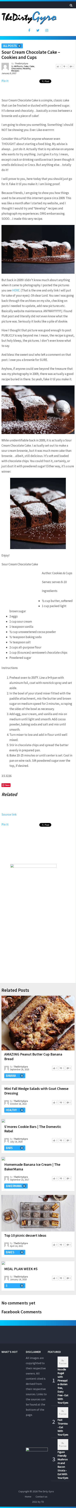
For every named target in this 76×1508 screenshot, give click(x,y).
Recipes (15, 70)
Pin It (4, 81)
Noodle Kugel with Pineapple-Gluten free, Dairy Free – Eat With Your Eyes (63, 1385)
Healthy (27, 68)
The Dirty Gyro (46, 1491)
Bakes (10, 1252)
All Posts (10, 46)
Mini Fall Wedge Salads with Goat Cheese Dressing (36, 1090)
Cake (26, 66)
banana (11, 1076)
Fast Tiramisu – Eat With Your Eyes (63, 1427)
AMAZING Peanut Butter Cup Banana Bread (33, 1056)
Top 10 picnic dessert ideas (25, 1235)
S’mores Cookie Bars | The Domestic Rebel (32, 1128)
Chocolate (16, 68)
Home (28, 1496)
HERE (16, 290)
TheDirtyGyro (21, 63)
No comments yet (18, 1303)
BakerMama (14, 1186)
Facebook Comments (21, 1312)
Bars (9, 1148)
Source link (9, 814)
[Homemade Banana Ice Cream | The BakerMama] (3, 1159)
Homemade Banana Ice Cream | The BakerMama (32, 1166)
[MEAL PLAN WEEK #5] (3, 1263)
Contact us (41, 1496)
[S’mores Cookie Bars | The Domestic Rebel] (3, 1121)
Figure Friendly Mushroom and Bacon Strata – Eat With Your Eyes (63, 1465)
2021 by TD (38, 1501)
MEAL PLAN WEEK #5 (20, 1268)
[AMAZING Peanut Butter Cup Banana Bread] (38, 1023)
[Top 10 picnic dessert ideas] (38, 1213)
